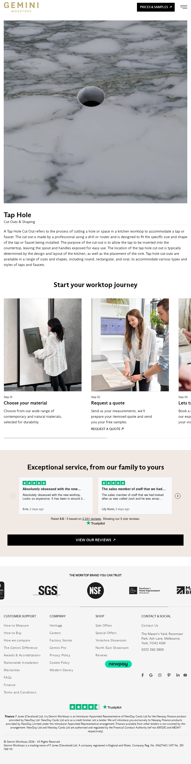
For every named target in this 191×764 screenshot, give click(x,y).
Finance (9, 685)
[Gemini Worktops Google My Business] (151, 675)
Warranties (12, 670)
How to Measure (16, 626)
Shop (100, 616)
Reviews (101, 655)
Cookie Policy (60, 663)
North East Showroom (112, 648)
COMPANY (58, 616)
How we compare (17, 640)
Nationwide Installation (21, 663)
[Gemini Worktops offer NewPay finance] (118, 664)
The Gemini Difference (21, 648)
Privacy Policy (60, 655)
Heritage (56, 626)
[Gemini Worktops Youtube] (185, 675)
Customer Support (20, 616)
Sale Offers (104, 626)
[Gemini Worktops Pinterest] (169, 675)
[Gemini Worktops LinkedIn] (178, 675)
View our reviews (94, 540)
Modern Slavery (61, 670)
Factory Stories (61, 640)
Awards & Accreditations (22, 655)
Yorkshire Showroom (111, 640)
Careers (55, 633)
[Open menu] (183, 6)
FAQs (8, 678)
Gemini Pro (58, 648)
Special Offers (106, 633)
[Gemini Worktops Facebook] (142, 675)
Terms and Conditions (20, 692)
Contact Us (149, 626)
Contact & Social (156, 616)
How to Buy (13, 633)
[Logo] (21, 7)
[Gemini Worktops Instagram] (159, 675)
